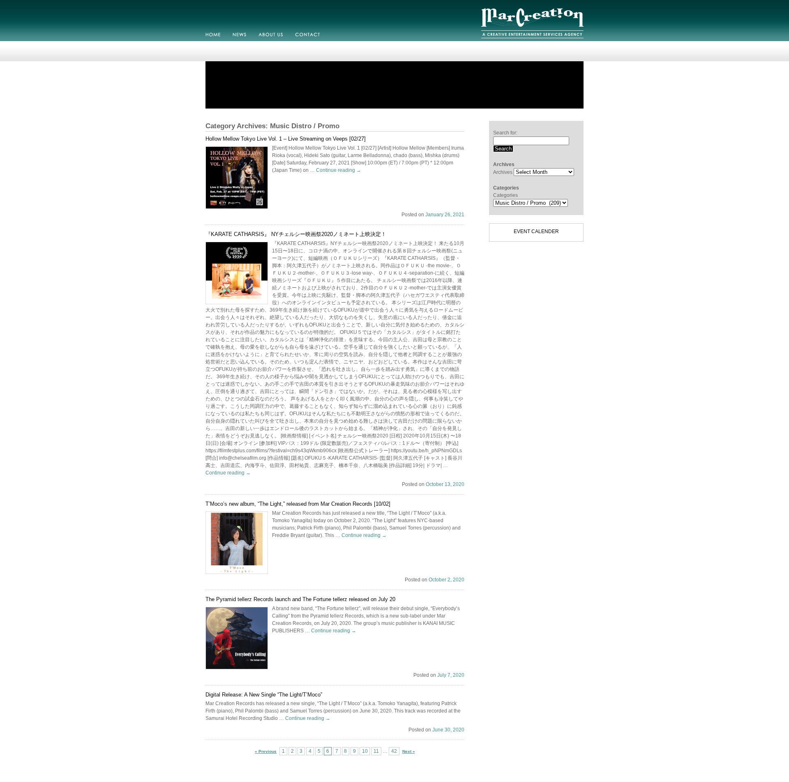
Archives (502, 172)
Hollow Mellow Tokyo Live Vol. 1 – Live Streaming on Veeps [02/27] (285, 139)
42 (394, 751)
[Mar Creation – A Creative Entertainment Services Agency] (532, 39)
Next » (408, 751)
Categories (505, 195)
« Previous (266, 751)
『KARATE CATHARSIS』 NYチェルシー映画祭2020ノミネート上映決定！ (295, 234)
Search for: (505, 133)
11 (376, 751)
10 (365, 751)
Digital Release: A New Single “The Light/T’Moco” (263, 695)
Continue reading (338, 170)
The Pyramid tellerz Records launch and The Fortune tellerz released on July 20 (300, 599)
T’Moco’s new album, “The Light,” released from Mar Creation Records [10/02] (297, 504)
